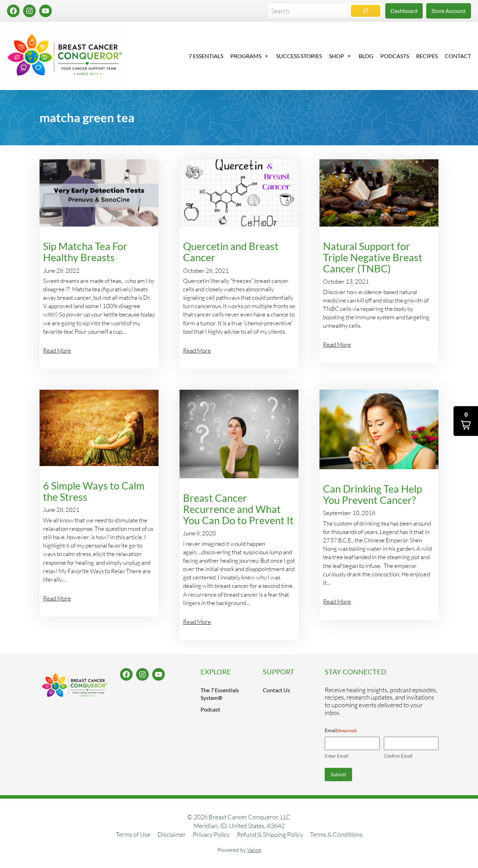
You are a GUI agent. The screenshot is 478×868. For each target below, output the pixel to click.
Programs (245, 56)
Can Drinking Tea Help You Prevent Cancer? (372, 494)
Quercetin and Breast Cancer (231, 252)
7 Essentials (206, 56)
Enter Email (336, 756)
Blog (366, 56)
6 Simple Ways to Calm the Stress (94, 491)
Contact (458, 56)
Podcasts (394, 56)
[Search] (365, 11)
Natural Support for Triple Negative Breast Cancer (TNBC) (372, 257)
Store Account (448, 10)
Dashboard (404, 10)
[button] (466, 421)
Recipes (427, 56)
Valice (254, 849)
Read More (57, 350)
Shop (336, 56)
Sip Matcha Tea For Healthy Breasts (85, 252)
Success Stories (299, 56)
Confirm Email (398, 756)
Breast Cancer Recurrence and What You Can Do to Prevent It (238, 509)
